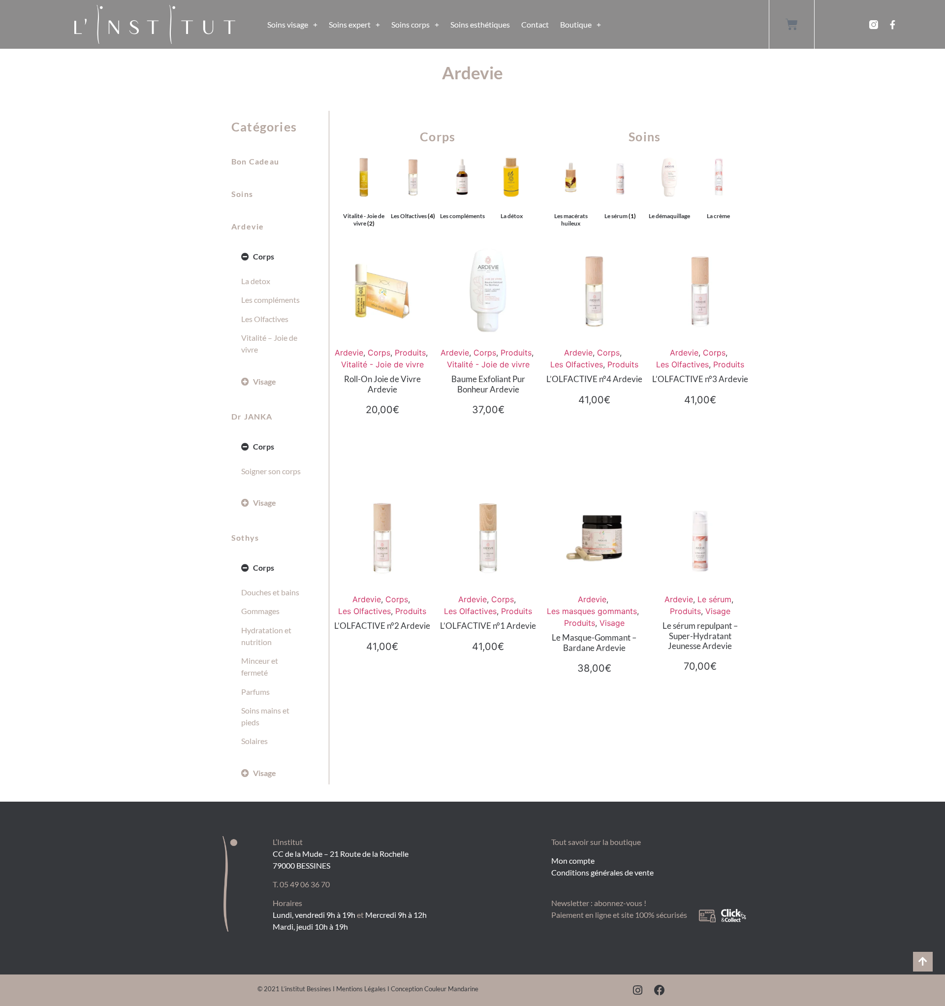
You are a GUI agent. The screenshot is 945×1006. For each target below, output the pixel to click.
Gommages (260, 611)
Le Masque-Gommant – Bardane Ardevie (594, 642)
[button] (272, 256)
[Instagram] (638, 990)
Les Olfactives (264, 319)
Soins (242, 193)
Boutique (576, 24)
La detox (255, 281)
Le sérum (714, 599)
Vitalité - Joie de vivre (382, 364)
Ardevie (247, 226)
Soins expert (350, 24)
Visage (264, 381)
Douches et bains (270, 592)
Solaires (254, 741)
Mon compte (573, 860)
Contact (535, 24)
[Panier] (792, 24)
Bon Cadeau (255, 161)
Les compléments (270, 299)
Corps (263, 256)
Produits (410, 352)
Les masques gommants (592, 611)
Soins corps (410, 24)
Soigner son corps (271, 471)
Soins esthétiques (480, 24)
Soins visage (287, 24)
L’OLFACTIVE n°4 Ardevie (594, 379)
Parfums (255, 691)
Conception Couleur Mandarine (434, 989)
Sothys (245, 537)
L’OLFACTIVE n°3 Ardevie (700, 379)
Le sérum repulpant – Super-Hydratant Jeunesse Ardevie (700, 635)
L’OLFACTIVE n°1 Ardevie (488, 625)
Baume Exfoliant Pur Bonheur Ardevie (488, 384)
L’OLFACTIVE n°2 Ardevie (382, 625)
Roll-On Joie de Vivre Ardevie (382, 384)
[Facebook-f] (892, 24)
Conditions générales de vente (602, 872)
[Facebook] (659, 990)
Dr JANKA (252, 416)
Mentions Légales (361, 989)
